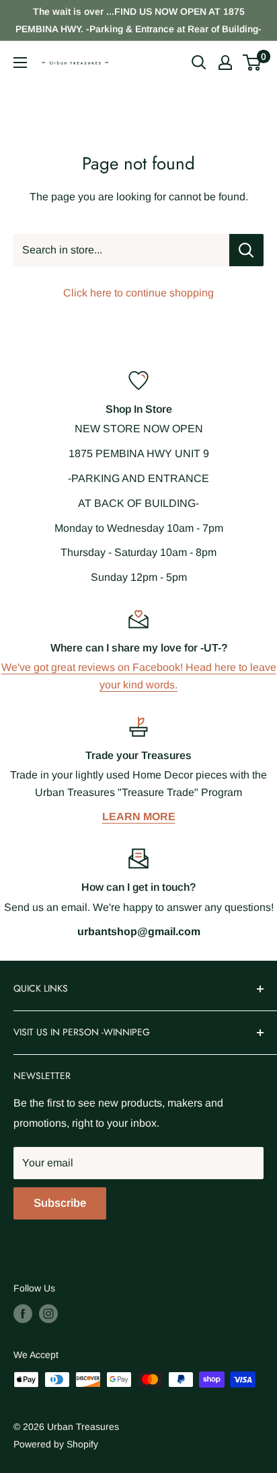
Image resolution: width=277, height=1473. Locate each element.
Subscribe (60, 1203)
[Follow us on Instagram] (48, 1313)
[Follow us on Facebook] (22, 1313)
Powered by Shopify (55, 1444)
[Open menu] (20, 62)
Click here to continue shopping (138, 292)
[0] (252, 62)
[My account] (225, 62)
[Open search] (199, 62)
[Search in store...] (246, 250)
